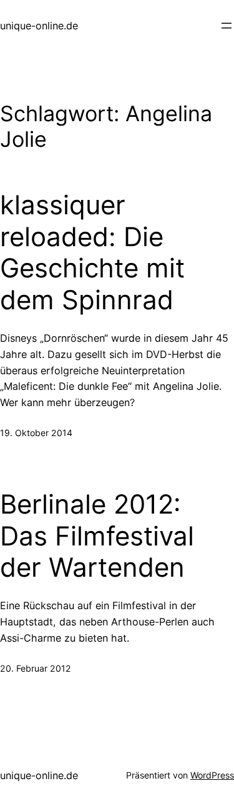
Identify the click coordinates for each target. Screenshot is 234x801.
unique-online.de (39, 25)
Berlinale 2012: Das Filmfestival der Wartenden (97, 536)
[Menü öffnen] (226, 25)
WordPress (212, 775)
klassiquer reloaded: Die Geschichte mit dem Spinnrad (92, 252)
